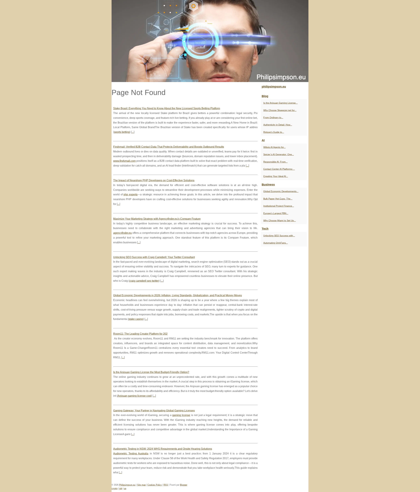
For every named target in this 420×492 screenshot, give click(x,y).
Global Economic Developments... (280, 191)
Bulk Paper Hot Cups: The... (277, 198)
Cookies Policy (154, 485)
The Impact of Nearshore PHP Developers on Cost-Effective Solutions (153, 180)
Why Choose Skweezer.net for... (279, 110)
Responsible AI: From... (275, 161)
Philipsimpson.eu (127, 485)
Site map (141, 485)
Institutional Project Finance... (278, 206)
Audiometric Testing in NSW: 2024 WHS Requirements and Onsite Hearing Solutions (162, 448)
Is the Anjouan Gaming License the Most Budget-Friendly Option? (151, 372)
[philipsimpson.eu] (210, 41)
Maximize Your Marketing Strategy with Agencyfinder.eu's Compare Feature (157, 218)
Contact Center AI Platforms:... (279, 169)
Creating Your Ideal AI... (275, 176)
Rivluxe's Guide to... (273, 132)
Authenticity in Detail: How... (277, 124)
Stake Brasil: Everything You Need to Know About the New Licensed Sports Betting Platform (166, 108)
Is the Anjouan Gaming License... (280, 103)
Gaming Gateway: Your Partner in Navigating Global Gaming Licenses (154, 410)
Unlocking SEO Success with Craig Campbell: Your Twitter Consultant (154, 257)
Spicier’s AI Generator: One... (278, 154)
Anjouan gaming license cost (134, 395)
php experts (130, 194)
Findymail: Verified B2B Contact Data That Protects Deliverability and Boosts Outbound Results (168, 146)
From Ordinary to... (273, 117)
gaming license (181, 415)
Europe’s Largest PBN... (275, 213)
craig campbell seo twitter (144, 280)
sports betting (122, 132)
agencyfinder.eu (122, 232)
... (133, 132)
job (120, 488)
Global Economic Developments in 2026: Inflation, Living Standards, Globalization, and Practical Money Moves (177, 295)
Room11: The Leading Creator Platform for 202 (140, 333)
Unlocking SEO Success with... (279, 235)
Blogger (183, 485)
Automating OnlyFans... (275, 242)
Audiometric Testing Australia (130, 453)
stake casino (135, 319)
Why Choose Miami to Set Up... (279, 220)
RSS (166, 485)
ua (125, 488)
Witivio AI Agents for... (274, 147)
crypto (114, 488)
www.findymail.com (124, 160)
